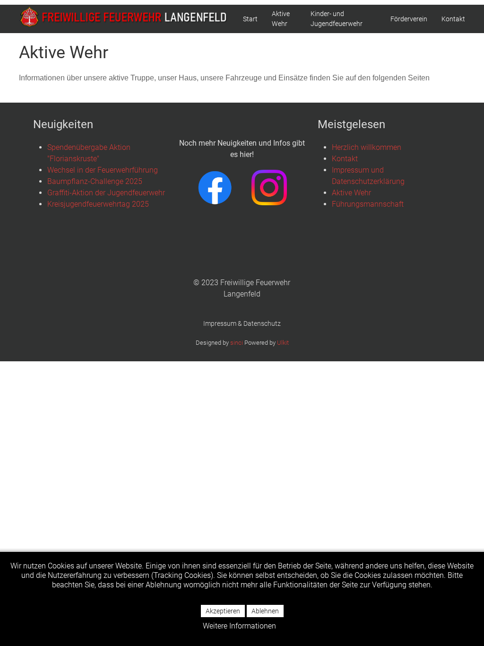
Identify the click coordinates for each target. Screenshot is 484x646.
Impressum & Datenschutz (242, 323)
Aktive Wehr (281, 18)
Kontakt (453, 19)
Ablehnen (265, 611)
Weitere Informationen (239, 625)
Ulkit (283, 342)
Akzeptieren (223, 611)
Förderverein (408, 19)
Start (250, 19)
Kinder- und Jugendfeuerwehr (337, 18)
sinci (236, 342)
